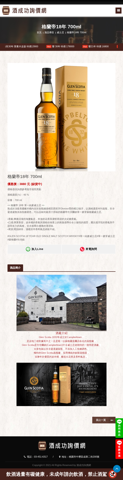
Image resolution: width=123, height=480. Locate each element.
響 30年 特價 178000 (40, 46)
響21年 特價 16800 (75, 46)
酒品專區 (49, 32)
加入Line (37, 249)
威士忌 (60, 32)
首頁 (39, 32)
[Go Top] (117, 468)
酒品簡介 (15, 267)
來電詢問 (91, 249)
